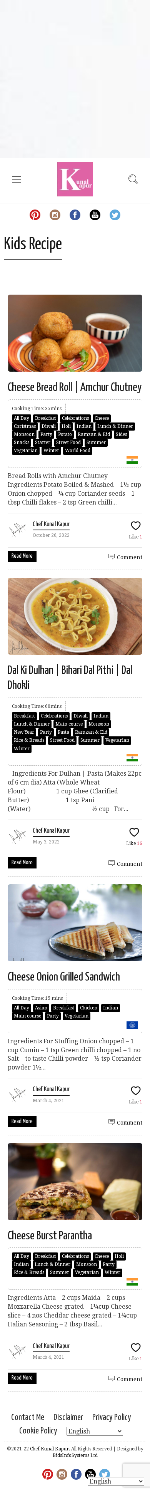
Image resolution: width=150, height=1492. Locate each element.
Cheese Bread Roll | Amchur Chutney (75, 387)
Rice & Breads (29, 740)
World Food (77, 450)
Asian (41, 1008)
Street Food (68, 442)
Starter (42, 442)
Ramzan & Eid (94, 434)
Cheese (102, 418)
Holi (66, 426)
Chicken (88, 1008)
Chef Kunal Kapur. (50, 1449)
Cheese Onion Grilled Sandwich (64, 977)
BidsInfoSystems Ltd (75, 1455)
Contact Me (27, 1417)
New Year (24, 732)
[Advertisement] (75, 79)
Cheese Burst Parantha (50, 1236)
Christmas (25, 426)
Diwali (49, 426)
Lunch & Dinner (115, 426)
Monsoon (24, 434)
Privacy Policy (111, 1417)
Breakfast (45, 418)
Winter (51, 450)
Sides (121, 434)
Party (46, 434)
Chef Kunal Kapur (51, 524)
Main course (69, 724)
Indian (84, 426)
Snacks (21, 442)
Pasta (63, 732)
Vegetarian (26, 450)
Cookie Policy (38, 1431)
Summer (96, 442)
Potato (65, 434)
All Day (21, 418)
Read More (22, 556)
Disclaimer (68, 1417)
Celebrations (75, 418)
